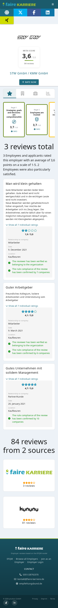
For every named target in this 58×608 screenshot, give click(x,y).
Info (15, 131)
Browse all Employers (27, 558)
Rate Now (30, 82)
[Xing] (7, 20)
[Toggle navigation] (53, 4)
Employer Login (35, 562)
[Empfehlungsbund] (6, 603)
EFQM (10, 558)
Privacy (35, 599)
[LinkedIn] (47, 12)
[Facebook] (34, 12)
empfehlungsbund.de (30, 583)
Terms (52, 599)
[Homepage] (7, 12)
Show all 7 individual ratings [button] (23, 224)
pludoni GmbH (15, 599)
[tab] (9, 93)
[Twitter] (20, 12)
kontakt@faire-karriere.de (30, 579)
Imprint (44, 599)
